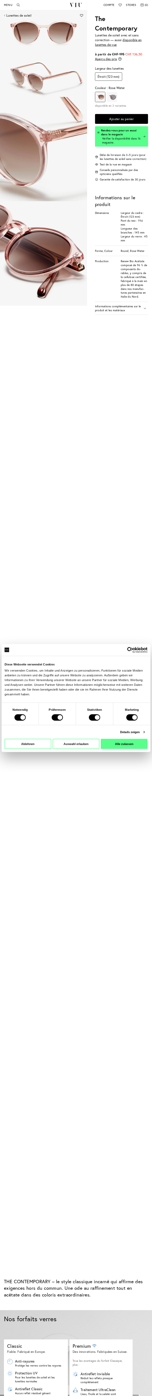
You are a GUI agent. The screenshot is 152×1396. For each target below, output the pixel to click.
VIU (76, 5)
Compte (109, 5)
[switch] (57, 717)
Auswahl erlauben (76, 744)
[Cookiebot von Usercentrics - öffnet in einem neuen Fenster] (130, 650)
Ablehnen (27, 744)
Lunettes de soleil (18, 15)
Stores (131, 5)
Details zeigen (130, 732)
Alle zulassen (124, 744)
